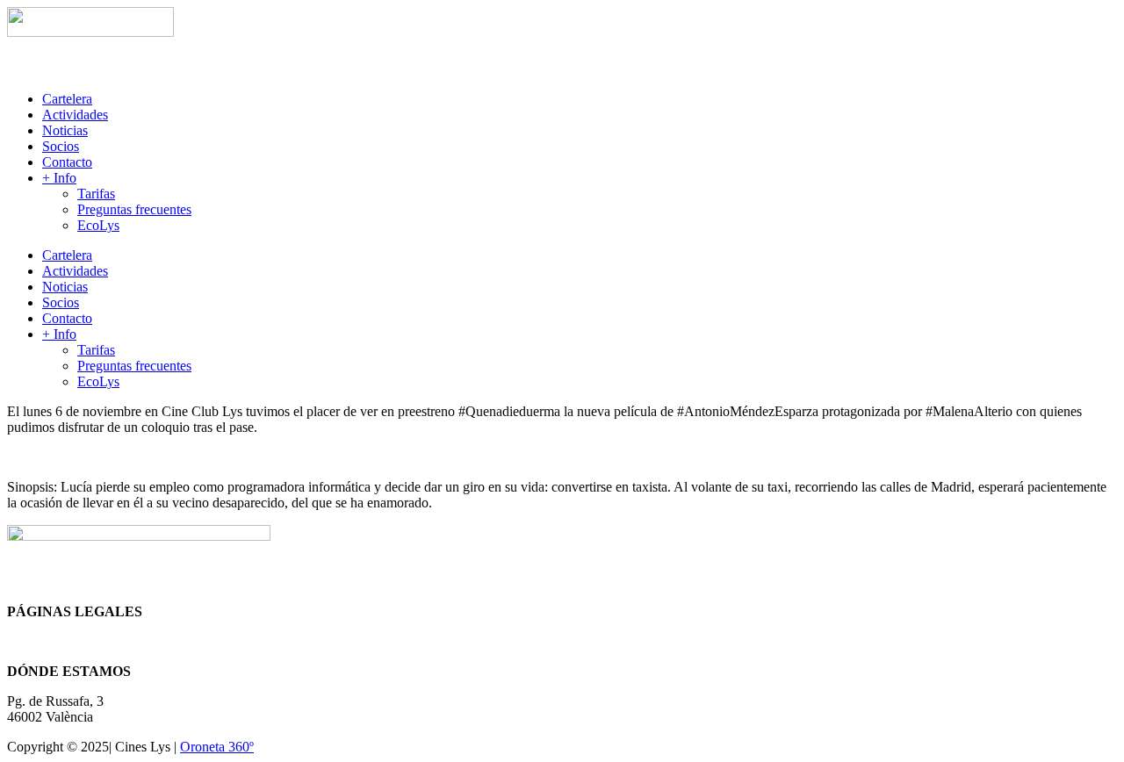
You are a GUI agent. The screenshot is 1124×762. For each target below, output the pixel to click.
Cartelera (67, 98)
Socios (60, 146)
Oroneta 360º (217, 746)
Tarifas (96, 193)
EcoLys (98, 225)
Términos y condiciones (73, 641)
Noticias (65, 130)
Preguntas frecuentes (134, 209)
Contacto (67, 162)
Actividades (75, 114)
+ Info (59, 177)
